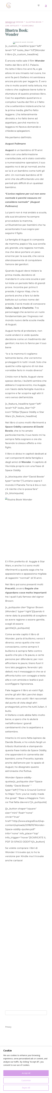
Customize (26, 1080)
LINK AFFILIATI (12, 26)
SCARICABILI (28, 26)
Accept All (26, 1073)
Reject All (26, 1087)
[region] (26, 1069)
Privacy (8, 1027)
